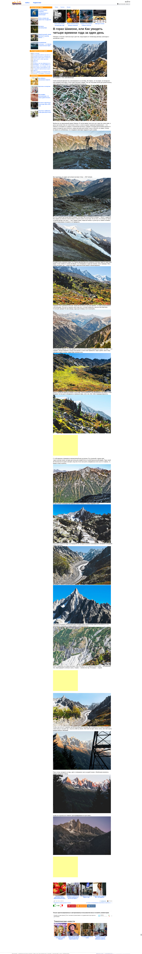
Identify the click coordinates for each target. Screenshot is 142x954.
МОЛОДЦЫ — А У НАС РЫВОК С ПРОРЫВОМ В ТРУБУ (46, 64)
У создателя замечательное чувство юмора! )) (44, 68)
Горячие (62, 7)
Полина (110, 901)
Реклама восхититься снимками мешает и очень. (45, 56)
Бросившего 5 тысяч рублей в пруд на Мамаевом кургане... (100, 938)
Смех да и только (99, 23)
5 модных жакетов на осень (87, 937)
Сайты (27, 2)
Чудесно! (35, 70)
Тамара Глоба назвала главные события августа (86, 25)
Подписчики (37, 2)
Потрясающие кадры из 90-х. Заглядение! (99, 896)
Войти (127, 2)
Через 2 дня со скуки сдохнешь (40, 59)
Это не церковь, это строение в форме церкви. (44, 71)
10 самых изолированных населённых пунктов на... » (99, 902)
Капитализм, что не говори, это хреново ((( (43, 66)
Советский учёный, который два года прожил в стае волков (59, 25)
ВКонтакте (92, 905)
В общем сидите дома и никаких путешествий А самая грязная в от (49, 57)
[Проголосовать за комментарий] (109, 916)
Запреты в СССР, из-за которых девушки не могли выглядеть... (73, 897)
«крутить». (35, 60)
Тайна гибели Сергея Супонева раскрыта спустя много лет (73, 938)
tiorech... (102, 915)
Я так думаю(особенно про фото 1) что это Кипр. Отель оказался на (49, 54)
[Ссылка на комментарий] (54, 917)
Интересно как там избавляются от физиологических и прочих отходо (50, 63)
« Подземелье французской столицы (62, 902)
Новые (56, 7)
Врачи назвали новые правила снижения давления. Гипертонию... (72, 25)
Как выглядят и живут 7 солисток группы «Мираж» (60, 938)
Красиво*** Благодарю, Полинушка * (42, 73)
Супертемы (34, 75)
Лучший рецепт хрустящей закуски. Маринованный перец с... (59, 897)
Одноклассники (83, 905)
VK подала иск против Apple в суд (86, 896)
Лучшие (68, 7)
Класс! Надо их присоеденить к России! (42, 67)
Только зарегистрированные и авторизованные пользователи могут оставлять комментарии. (81, 912)
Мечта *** (35, 61)
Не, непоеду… (36, 53)
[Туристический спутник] (16, 4)
